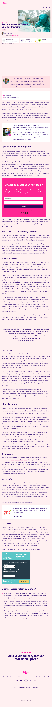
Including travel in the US (12, 569)
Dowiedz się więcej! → (25, 139)
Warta (8, 494)
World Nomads (31, 539)
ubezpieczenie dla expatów (19, 460)
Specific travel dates (11, 571)
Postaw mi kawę (15, 35)
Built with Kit (24, 213)
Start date (5, 573)
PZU (26, 471)
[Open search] (46, 7)
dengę (22, 107)
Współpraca (22, 687)
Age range (5, 564)
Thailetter (38, 3)
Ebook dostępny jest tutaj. (26, 340)
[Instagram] (49, 7)
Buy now (24, 581)
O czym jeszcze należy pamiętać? (11, 97)
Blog (32, 3)
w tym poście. (39, 549)
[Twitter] (34, 680)
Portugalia (19, 3)
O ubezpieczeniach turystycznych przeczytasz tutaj (17, 503)
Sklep (26, 3)
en (43, 7)
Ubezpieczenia (7, 95)
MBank (14, 494)
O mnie (44, 3)
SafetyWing (5, 487)
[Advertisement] (26, 61)
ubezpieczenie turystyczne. (27, 419)
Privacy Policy (35, 687)
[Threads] (31, 680)
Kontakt (28, 687)
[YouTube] (21, 680)
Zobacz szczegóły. (18, 516)
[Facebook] (24, 680)
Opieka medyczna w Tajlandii (10, 93)
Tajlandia (11, 3)
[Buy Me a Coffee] (27, 680)
